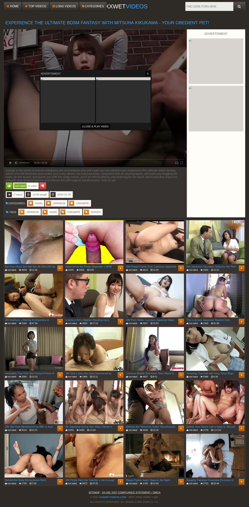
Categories (94, 6)
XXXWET (124, 6)
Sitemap (94, 492)
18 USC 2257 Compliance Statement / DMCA (131, 492)
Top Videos (37, 6)
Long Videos (65, 6)
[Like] (9, 185)
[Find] (239, 6)
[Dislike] (42, 185)
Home (14, 6)
